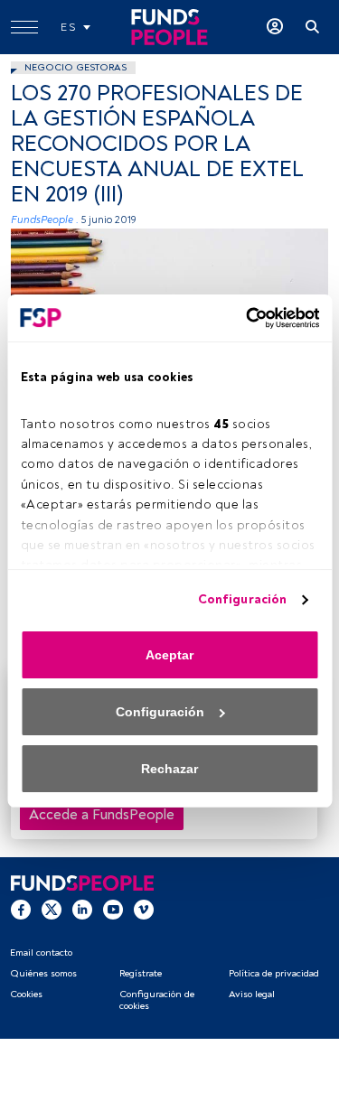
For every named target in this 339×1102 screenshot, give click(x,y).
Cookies (26, 994)
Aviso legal (252, 994)
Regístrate (140, 973)
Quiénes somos (43, 973)
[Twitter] (51, 908)
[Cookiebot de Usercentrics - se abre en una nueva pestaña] (242, 318)
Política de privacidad (274, 973)
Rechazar (169, 768)
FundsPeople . (45, 220)
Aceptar (169, 655)
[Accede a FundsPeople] (275, 27)
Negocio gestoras (75, 67)
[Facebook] (21, 908)
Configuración (242, 599)
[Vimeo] (144, 908)
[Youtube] (113, 908)
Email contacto (41, 952)
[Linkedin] (82, 908)
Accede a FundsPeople (101, 815)
